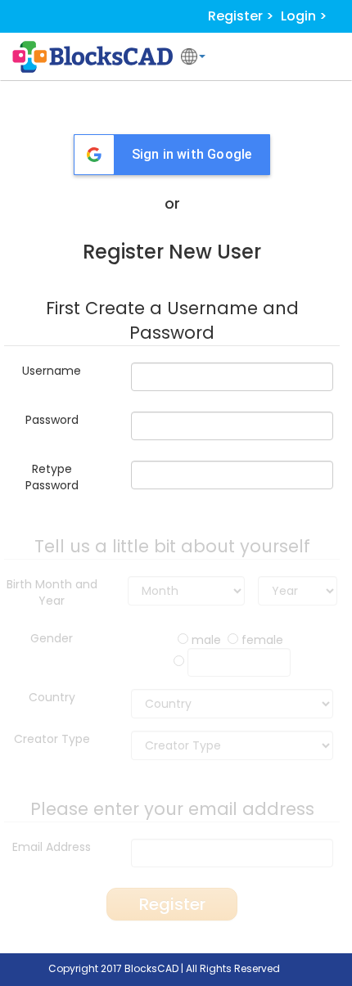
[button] (193, 57)
